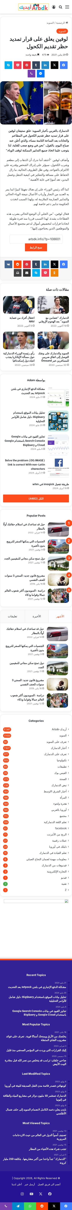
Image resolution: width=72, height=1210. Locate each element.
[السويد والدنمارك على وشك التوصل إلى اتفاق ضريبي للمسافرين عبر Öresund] (53, 340)
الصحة (63, 779)
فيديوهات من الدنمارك (54, 865)
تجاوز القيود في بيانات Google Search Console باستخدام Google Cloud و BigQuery (25, 440)
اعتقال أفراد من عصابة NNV (22, 319)
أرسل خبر (30, 1184)
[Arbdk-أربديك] (33, 7)
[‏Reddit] (18, 264)
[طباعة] (18, 273)
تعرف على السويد (56, 741)
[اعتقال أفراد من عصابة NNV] (19, 305)
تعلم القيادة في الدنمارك (53, 852)
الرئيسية (61, 22)
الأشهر (60, 616)
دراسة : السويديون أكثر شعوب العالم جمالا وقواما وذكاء (27, 697)
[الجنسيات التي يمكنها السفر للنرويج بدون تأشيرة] (58, 546)
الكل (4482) (36, 498)
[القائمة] (67, 8)
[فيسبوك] (64, 65)
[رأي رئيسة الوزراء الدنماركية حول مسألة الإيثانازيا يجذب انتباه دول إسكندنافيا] (19, 340)
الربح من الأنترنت (57, 834)
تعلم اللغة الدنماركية (55, 822)
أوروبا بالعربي (59, 809)
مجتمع (63, 815)
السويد (50, 22)
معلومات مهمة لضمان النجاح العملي (46, 859)
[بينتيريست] (27, 65)
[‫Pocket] (18, 65)
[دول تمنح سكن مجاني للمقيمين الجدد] (58, 563)
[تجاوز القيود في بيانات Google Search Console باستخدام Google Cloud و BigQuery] (58, 445)
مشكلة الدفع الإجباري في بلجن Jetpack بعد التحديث (28, 391)
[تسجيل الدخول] (54, 8)
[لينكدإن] (45, 65)
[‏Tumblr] (36, 65)
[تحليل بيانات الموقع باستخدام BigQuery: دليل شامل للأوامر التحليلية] (58, 421)
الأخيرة (37, 616)
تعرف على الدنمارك (55, 754)
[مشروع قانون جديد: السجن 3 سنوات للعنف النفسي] (58, 579)
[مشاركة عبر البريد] (27, 273)
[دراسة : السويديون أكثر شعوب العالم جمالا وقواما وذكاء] (58, 595)
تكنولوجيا (62, 760)
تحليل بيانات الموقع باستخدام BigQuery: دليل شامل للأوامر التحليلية (28, 416)
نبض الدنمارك (59, 785)
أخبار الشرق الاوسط (55, 791)
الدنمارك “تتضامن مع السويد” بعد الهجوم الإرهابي (54, 319)
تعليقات (12, 616)
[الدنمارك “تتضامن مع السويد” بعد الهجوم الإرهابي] (53, 305)
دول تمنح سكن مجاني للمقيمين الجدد (24, 558)
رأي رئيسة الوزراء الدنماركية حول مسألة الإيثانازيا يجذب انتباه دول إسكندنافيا (19, 356)
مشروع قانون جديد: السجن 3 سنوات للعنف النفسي (28, 682)
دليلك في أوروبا (58, 846)
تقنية (64, 883)
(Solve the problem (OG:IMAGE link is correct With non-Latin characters (25, 464)
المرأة (63, 797)
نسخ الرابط (36, 247)
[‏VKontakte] (8, 264)
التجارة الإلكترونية (57, 871)
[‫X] (54, 65)
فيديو (64, 877)
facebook (61, 828)
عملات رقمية (59, 840)
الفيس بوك (60, 772)
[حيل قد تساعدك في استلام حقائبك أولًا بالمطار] (58, 529)
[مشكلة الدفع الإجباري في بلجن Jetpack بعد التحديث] (58, 397)
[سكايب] (8, 65)
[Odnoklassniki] (54, 273)
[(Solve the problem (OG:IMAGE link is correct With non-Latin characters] (58, 468)
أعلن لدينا (17, 1184)
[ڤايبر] (31, 73)
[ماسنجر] (41, 73)
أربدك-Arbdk (59, 729)
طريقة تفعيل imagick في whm (50, 484)
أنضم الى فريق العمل (49, 1184)
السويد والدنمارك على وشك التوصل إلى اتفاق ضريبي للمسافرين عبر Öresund (53, 356)
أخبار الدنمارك (59, 747)
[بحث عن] (60, 8)
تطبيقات (62, 766)
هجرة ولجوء (60, 803)
